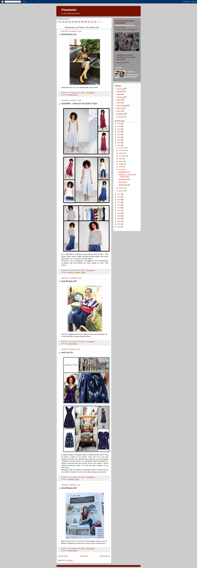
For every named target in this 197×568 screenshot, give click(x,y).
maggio (121, 164)
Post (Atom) (69, 560)
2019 (119, 143)
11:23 (82, 341)
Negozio (119, 108)
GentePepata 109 (68, 281)
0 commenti (90, 92)
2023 (119, 132)
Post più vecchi (105, 556)
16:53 (83, 548)
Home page (84, 556)
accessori (120, 88)
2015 (119, 200)
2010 (119, 213)
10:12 (83, 477)
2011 (119, 210)
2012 (119, 208)
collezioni (77, 272)
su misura (120, 117)
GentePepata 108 (68, 488)
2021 (119, 137)
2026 (119, 123)
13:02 (83, 92)
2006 (119, 224)
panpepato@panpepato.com (125, 25)
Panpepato (68, 9)
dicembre (122, 148)
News (118, 111)
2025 (119, 126)
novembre (122, 150)
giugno (121, 161)
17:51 (83, 270)
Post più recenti (63, 556)
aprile (121, 167)
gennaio (121, 191)
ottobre (121, 153)
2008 (119, 218)
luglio (121, 159)
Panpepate (120, 114)
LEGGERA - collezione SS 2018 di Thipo (79, 103)
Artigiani (70, 272)
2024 (119, 129)
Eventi (119, 103)
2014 (119, 202)
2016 (119, 197)
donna (83, 272)
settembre (122, 156)
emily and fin (67, 352)
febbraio (122, 188)
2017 (119, 194)
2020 (119, 140)
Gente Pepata (72, 95)
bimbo (119, 94)
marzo (121, 169)
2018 (119, 145)
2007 (119, 221)
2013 (119, 205)
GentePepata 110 (68, 34)
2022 (119, 134)
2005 (119, 227)
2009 (119, 216)
